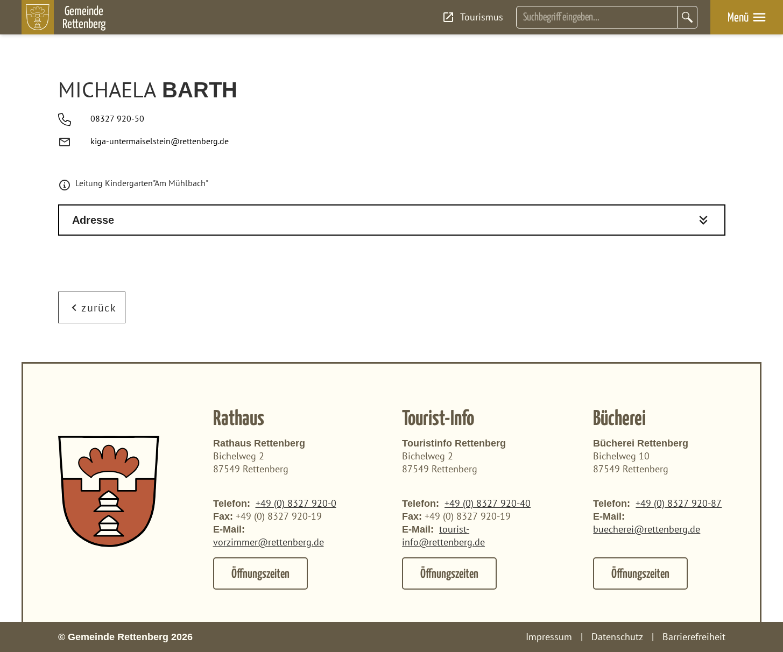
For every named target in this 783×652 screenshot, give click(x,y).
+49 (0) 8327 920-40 (488, 503)
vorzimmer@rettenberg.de (268, 542)
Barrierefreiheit (693, 636)
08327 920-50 (117, 118)
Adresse (93, 220)
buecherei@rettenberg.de (646, 529)
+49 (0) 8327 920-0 (296, 503)
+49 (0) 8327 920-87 (679, 503)
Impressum (549, 636)
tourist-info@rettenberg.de (443, 535)
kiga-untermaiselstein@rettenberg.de (159, 141)
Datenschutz (617, 636)
